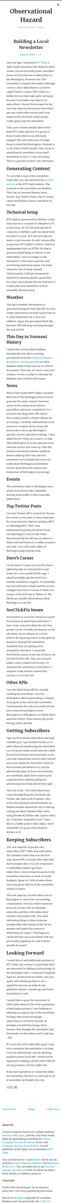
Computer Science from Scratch (20, 1145)
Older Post (53, 1109)
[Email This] (7, 1087)
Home (31, 1109)
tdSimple (18, 1197)
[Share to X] (13, 1087)
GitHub (36, 1159)
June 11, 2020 (27, 54)
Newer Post (9, 1109)
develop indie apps (13, 1135)
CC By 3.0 (45, 1201)
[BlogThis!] (10, 1087)
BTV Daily (41, 62)
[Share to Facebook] (16, 1087)
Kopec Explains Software (27, 1163)
